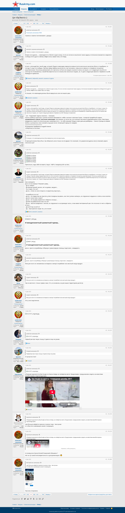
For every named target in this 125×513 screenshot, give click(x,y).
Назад (15, 23)
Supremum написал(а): (32, 417)
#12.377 (110, 365)
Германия (20, 182)
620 (34, 23)
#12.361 (110, 26)
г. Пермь (21, 98)
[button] (38, 9)
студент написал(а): (31, 105)
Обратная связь (65, 508)
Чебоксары (20, 288)
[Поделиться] (106, 27)
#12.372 (110, 274)
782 (43, 23)
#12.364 (110, 83)
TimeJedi (18, 339)
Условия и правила (75, 508)
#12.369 (110, 216)
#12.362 (110, 46)
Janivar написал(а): (31, 86)
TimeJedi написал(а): (31, 351)
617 (24, 23)
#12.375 (110, 330)
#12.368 (110, 168)
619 (31, 23)
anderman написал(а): (32, 30)
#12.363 (110, 63)
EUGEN (18, 177)
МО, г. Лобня (20, 361)
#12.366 (110, 132)
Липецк (21, 163)
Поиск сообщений (28, 12)
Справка (102, 508)
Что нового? (33, 9)
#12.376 (110, 348)
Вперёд (48, 23)
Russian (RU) (17, 508)
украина (31, 20)
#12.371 (110, 254)
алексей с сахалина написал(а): (34, 49)
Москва (21, 59)
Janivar (18, 55)
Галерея (43, 9)
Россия (21, 42)
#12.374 (110, 311)
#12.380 (110, 459)
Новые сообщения (17, 12)
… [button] (21, 23)
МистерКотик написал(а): (33, 462)
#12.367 (110, 149)
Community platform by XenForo (62, 511)
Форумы (24, 9)
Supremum (18, 158)
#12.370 (110, 235)
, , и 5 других (40, 78)
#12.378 (110, 414)
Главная (16, 9)
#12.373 (110, 291)
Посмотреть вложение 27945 (34, 32)
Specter (18, 357)
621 (37, 23)
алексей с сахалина (18, 36)
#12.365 (110, 102)
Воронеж (21, 344)
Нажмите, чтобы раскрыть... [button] (68, 448)
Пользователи (54, 9)
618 (28, 23)
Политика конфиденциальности (90, 508)
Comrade (16, 20)
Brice (18, 283)
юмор (36, 20)
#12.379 (110, 431)
